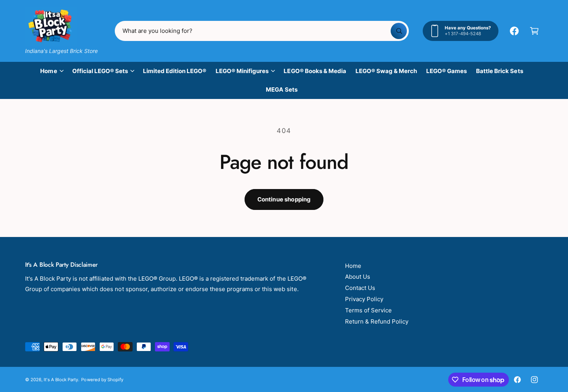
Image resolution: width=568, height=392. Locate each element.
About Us (357, 276)
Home (48, 71)
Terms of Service (368, 310)
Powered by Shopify (102, 379)
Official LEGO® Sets (100, 71)
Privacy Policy (364, 299)
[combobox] (262, 31)
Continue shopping (284, 199)
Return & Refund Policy (376, 321)
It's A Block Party (61, 379)
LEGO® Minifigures (242, 71)
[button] (534, 31)
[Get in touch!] (514, 31)
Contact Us (360, 287)
